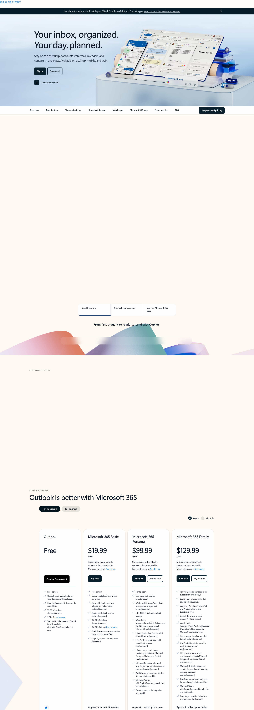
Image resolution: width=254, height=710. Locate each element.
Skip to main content (10, 1)
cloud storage (59, 687)
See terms (111, 639)
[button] (42, 509)
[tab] (38, 146)
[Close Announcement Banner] (221, 11)
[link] (34, 111)
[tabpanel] (126, 199)
